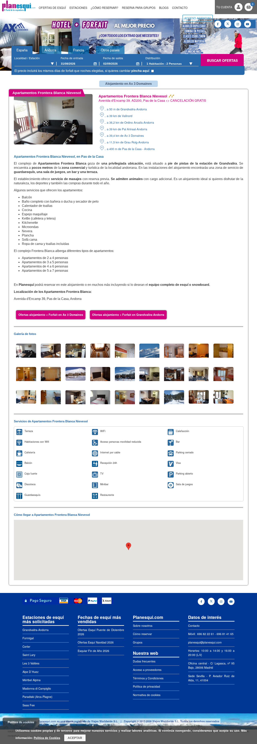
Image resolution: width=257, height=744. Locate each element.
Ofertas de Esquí (52, 8)
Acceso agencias (197, 18)
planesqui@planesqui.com (205, 642)
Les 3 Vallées (30, 663)
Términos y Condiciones (148, 678)
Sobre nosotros (142, 626)
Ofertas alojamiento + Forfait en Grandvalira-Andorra (128, 315)
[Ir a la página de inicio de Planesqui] (18, 11)
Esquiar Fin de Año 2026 (93, 651)
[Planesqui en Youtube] (247, 24)
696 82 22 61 (205, 634)
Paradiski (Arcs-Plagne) (37, 697)
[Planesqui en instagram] (237, 24)
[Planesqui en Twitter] (227, 24)
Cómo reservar (142, 634)
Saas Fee (28, 705)
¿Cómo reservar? (104, 8)
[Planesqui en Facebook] (217, 24)
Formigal (28, 638)
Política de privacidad (146, 686)
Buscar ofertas (222, 60)
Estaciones (78, 8)
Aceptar (75, 738)
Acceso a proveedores (147, 670)
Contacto (180, 8)
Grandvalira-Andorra (35, 630)
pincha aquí (140, 70)
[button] (128, 546)
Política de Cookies (47, 738)
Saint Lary (28, 655)
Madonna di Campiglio (36, 688)
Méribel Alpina (31, 680)
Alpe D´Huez (30, 672)
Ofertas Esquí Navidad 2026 (96, 642)
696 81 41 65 (225, 634)
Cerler (26, 647)
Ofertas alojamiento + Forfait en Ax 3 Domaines (50, 315)
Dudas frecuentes (144, 661)
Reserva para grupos (138, 8)
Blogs (163, 8)
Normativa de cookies (146, 695)
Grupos (137, 642)
